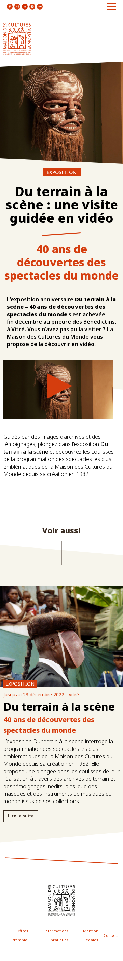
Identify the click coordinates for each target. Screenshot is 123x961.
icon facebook (10, 7)
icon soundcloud (40, 7)
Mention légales (90, 935)
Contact (111, 935)
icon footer (61, 900)
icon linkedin (25, 7)
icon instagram (17, 7)
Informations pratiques (56, 935)
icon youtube (32, 7)
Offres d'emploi (20, 935)
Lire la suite (21, 816)
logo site (17, 39)
